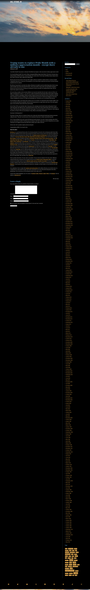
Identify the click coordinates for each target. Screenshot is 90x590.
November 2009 (69, 343)
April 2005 (68, 388)
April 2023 (68, 167)
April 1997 (68, 460)
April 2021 (68, 196)
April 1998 (68, 441)
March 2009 (68, 352)
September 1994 (69, 480)
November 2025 (69, 117)
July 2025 (68, 124)
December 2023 (69, 153)
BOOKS (71, 1)
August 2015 (68, 277)
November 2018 (69, 235)
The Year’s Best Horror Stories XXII (22, 136)
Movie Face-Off (69, 73)
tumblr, (44, 173)
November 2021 (69, 187)
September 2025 (69, 120)
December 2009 (69, 342)
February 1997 (69, 464)
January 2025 (68, 135)
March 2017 (68, 257)
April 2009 (68, 351)
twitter (37, 173)
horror (71, 560)
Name (11, 196)
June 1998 (68, 437)
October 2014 (68, 291)
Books (67, 71)
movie (70, 564)
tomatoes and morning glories (32, 168)
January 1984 (68, 520)
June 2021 (68, 192)
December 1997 (69, 446)
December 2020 (69, 203)
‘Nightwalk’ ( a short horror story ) (73, 87)
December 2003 (69, 397)
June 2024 (68, 144)
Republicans (67, 568)
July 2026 (68, 102)
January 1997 (68, 466)
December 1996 (69, 468)
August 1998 (68, 433)
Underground (31, 146)
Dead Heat (18, 149)
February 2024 (69, 151)
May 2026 (68, 106)
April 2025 (68, 129)
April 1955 (68, 538)
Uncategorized (69, 75)
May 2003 (68, 408)
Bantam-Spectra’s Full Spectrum (40, 135)
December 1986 (69, 511)
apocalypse (66, 550)
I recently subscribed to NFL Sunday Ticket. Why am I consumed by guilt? (71, 91)
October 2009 (68, 345)
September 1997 (69, 451)
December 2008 (69, 358)
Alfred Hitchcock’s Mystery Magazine (37, 136)
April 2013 (68, 306)
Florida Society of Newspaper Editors (43, 159)
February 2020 (69, 217)
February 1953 (69, 540)
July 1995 (68, 478)
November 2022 (69, 176)
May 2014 (68, 295)
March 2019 (68, 234)
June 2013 (68, 302)
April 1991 (68, 484)
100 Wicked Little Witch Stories (35, 138)
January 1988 (68, 502)
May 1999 (68, 423)
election (66, 556)
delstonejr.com (18, 175)
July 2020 (68, 212)
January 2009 (68, 356)
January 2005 (68, 390)
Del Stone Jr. (12, 132)
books (70, 550)
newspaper (70, 566)
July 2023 (68, 162)
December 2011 (69, 316)
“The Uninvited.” (54, 147)
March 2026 (68, 109)
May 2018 (68, 241)
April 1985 (68, 516)
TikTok (47, 173)
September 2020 (69, 209)
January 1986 (68, 514)
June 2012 (68, 315)
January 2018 (68, 246)
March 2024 (68, 149)
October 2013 (68, 299)
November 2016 (69, 261)
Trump (76, 573)
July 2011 (68, 325)
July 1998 (68, 435)
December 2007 (69, 370)
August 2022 (68, 181)
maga (74, 562)
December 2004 (69, 392)
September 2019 (69, 225)
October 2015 (68, 273)
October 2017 (68, 248)
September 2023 (69, 158)
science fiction (69, 570)
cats (76, 550)
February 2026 (69, 111)
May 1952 (68, 541)
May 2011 (68, 329)
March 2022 (68, 183)
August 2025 (68, 122)
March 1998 (68, 442)
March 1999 (68, 424)
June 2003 (68, 406)
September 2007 (69, 374)
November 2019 (69, 223)
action (66, 548)
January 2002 (68, 412)
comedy (77, 552)
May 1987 (68, 507)
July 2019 (68, 228)
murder (78, 564)
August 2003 (68, 403)
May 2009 (68, 349)
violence (70, 575)
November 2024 (69, 138)
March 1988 (68, 498)
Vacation (66, 575)
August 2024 (68, 142)
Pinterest (41, 173)
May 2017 (68, 253)
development (67, 554)
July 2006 (68, 383)
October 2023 (68, 156)
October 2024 (68, 140)
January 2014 (68, 297)
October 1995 (68, 477)
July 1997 (68, 455)
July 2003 (68, 405)
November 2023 (69, 155)
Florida (76, 556)
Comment (12, 193)
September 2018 (69, 237)
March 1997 (68, 462)
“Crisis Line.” (30, 155)
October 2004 (68, 394)
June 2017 (68, 252)
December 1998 (69, 428)
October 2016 (68, 263)
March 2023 (68, 169)
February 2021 (69, 199)
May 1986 (68, 513)
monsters (66, 564)
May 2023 (68, 165)
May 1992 (68, 482)
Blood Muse (51, 140)
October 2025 (68, 119)
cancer (73, 550)
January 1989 (68, 489)
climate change (72, 552)
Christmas (67, 552)
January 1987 (68, 509)
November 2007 (69, 372)
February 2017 (69, 259)
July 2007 (68, 376)
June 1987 (68, 505)
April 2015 (68, 284)
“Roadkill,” (55, 144)
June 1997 (68, 457)
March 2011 (68, 333)
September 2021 (69, 189)
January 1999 (68, 426)
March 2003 (68, 410)
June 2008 (68, 363)
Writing (76, 575)
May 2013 (68, 304)
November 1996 (69, 469)
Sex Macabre (25, 141)
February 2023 (69, 171)
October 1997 (68, 450)
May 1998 (68, 439)
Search (66, 62)
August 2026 (68, 101)
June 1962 (68, 536)
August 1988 (68, 493)
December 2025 (69, 115)
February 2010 (69, 340)
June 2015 (68, 281)
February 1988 (69, 500)
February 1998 (69, 444)
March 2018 (68, 245)
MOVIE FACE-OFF (63, 1)
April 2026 (68, 108)
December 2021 (69, 185)
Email (11, 198)
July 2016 (68, 264)
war (73, 575)
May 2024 (68, 145)
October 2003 (68, 401)
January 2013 (68, 309)
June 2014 (68, 293)
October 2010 (68, 338)
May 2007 (68, 379)
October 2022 (68, 178)
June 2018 (68, 239)
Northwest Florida (75, 566)
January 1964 (68, 532)
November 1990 (69, 486)
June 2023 (68, 163)
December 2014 (69, 289)
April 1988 (68, 496)
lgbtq (70, 562)
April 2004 (68, 396)
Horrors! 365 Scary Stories (48, 138)
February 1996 (69, 475)
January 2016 (68, 270)
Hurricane (75, 560)
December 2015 (69, 271)
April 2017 (68, 255)
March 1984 (68, 518)
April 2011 (68, 331)
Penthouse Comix (13, 144)
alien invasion (70, 548)
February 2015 (69, 286)
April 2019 (68, 232)
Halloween (66, 560)
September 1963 (69, 534)
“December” (50, 146)
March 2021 (68, 198)
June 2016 (68, 266)
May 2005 (68, 387)
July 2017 (68, 250)
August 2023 (68, 160)
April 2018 (68, 243)
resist (71, 568)
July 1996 (68, 473)
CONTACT (78, 1)
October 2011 (68, 320)
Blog (67, 69)
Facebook (33, 173)
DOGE (72, 554)
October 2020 (68, 207)
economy (75, 554)
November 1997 (69, 448)
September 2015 (69, 275)
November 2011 (69, 318)
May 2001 (68, 415)
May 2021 (68, 194)
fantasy (70, 556)
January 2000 (68, 419)
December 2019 (69, 221)
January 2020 (68, 219)
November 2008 (69, 360)
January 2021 (68, 201)
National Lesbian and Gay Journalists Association (37, 161)
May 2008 (68, 365)
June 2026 (68, 104)
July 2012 (68, 313)
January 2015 (68, 288)
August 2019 (68, 227)
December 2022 (69, 174)
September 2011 (69, 322)
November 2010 (69, 336)
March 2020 (68, 216)
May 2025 (68, 127)
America (75, 548)
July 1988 (68, 495)
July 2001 (68, 414)
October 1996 (68, 471)
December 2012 (69, 311)
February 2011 (69, 334)
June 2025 (68, 126)
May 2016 (68, 268)
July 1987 (68, 504)
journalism (66, 562)
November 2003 (69, 399)
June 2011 (68, 327)
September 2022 (69, 180)
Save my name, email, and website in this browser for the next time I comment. (27, 203)
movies (74, 564)
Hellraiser (12, 143)
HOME (49, 1)
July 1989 (68, 487)
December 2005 (69, 385)
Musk (66, 566)
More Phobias (13, 138)
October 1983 (68, 522)
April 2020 (68, 214)
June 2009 (68, 347)
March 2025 (68, 131)
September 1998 (69, 432)
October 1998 (68, 430)
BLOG (55, 1)
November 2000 (69, 417)
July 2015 (68, 279)
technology (70, 573)
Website (12, 201)
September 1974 (69, 529)
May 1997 (68, 459)
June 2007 (68, 378)
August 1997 (68, 453)
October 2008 (68, 361)
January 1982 (68, 525)
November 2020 (69, 205)
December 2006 (69, 381)
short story (66, 573)
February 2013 (69, 307)
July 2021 (68, 191)
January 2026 (68, 113)
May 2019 (68, 230)
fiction (73, 556)
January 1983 (68, 523)
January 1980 (68, 527)
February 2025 (69, 133)
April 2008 (68, 367)
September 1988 (69, 491)
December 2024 (69, 137)
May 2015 (68, 282)
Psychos (33, 140)
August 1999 (68, 421)
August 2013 (68, 300)
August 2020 (68, 210)
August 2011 (68, 324)
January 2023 (68, 173)
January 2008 (68, 369)
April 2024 (68, 147)
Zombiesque (18, 141)
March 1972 (68, 531)
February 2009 (69, 354)
